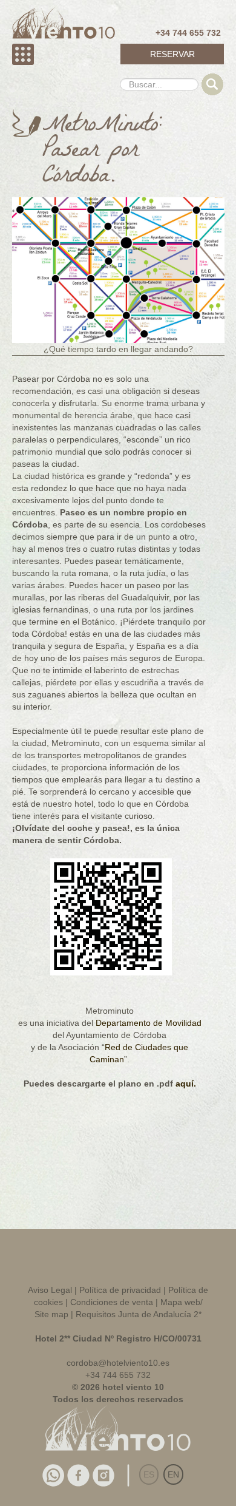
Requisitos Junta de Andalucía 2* (139, 1314)
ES (148, 1474)
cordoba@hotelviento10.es (118, 1363)
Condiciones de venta (111, 1302)
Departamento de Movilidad (149, 1023)
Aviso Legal (50, 1290)
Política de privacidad (120, 1290)
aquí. (185, 1083)
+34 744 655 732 (188, 33)
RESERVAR (172, 54)
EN (173, 1474)
